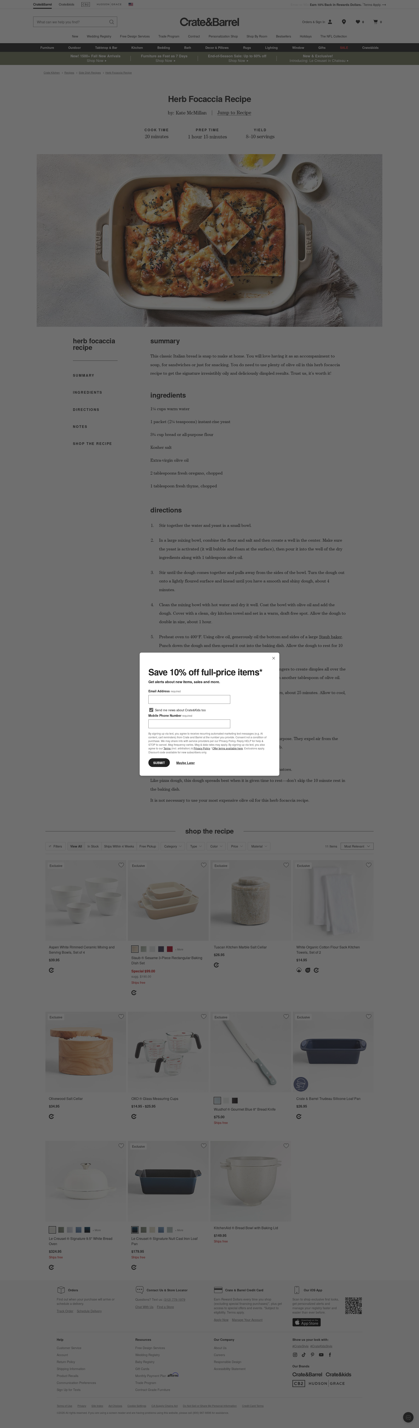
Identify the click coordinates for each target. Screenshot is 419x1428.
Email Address (164, 691)
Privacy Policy (202, 748)
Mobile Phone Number (170, 715)
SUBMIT (159, 762)
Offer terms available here (227, 748)
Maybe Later (185, 762)
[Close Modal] (273, 658)
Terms (167, 748)
